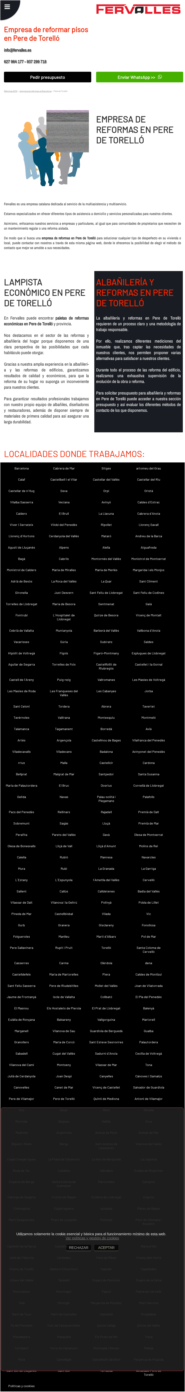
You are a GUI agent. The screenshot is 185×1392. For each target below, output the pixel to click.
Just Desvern (63, 593)
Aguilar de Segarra (21, 664)
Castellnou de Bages (106, 740)
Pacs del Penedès (21, 812)
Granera (64, 925)
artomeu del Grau (148, 468)
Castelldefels (21, 974)
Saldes (148, 642)
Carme (64, 963)
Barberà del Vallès (106, 630)
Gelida (21, 797)
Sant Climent (148, 581)
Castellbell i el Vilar (63, 479)
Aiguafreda (148, 547)
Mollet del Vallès (106, 986)
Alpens (64, 547)
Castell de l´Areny (21, 680)
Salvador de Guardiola (148, 1087)
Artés (21, 740)
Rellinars (64, 812)
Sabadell (22, 1053)
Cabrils (64, 559)
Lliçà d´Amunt (106, 846)
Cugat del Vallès (64, 1053)
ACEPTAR (106, 1248)
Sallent (22, 891)
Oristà (148, 491)
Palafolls (148, 797)
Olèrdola (106, 963)
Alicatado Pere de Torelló (148, 1373)
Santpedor (106, 774)
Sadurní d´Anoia (106, 1053)
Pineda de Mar (21, 914)
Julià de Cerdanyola (21, 1076)
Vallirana (64, 717)
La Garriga (148, 868)
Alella (106, 547)
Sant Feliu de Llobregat (106, 593)
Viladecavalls (21, 751)
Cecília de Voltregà (148, 1053)
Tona (148, 1065)
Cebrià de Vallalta (21, 630)
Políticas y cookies (21, 1386)
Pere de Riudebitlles (63, 986)
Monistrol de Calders (21, 570)
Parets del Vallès (64, 835)
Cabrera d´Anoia (148, 513)
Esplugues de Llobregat (149, 653)
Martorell (148, 1019)
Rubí (64, 868)
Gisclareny (106, 925)
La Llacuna (106, 513)
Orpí (106, 491)
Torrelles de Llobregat (21, 604)
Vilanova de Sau (64, 1031)
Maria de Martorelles (63, 974)
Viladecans (64, 751)
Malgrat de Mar (63, 774)
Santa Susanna (148, 774)
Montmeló (148, 717)
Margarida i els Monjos (148, 570)
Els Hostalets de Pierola (64, 1008)
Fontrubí (22, 615)
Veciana (64, 502)
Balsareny (64, 1019)
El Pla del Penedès (148, 997)
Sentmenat (106, 604)
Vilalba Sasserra (21, 502)
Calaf (21, 479)
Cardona (149, 763)
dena (148, 963)
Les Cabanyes (106, 691)
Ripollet (106, 525)
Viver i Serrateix (21, 525)
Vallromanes (106, 680)
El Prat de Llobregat (106, 1008)
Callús (64, 891)
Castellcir (106, 763)
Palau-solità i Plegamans (106, 799)
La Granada (106, 868)
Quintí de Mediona (106, 1099)
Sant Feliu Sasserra (21, 986)
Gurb (21, 925)
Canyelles (106, 1076)
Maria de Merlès (106, 570)
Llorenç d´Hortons (22, 536)
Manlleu (64, 936)
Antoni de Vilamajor (149, 1099)
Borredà (106, 729)
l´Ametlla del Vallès (106, 880)
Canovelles (21, 1087)
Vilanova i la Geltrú (64, 902)
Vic (148, 914)
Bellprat (21, 774)
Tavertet (148, 706)
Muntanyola (64, 630)
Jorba (149, 691)
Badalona (106, 751)
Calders (21, 513)
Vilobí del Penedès (64, 525)
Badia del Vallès (149, 891)
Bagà (21, 559)
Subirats (106, 642)
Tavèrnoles (21, 717)
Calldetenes (106, 891)
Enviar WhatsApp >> (137, 77)
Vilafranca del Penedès (148, 740)
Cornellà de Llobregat (148, 785)
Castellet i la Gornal (148, 664)
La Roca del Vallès (64, 581)
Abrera (106, 706)
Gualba (148, 1031)
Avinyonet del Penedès (148, 751)
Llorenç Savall (149, 525)
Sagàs (64, 823)
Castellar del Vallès (106, 479)
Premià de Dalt (148, 812)
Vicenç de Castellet (106, 1087)
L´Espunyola (63, 880)
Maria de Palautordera (21, 785)
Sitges (106, 468)
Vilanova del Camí (21, 1065)
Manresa (106, 857)
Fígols (64, 653)
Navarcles (149, 857)
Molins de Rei (148, 846)
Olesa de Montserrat (148, 835)
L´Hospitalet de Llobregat (64, 617)
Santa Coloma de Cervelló (149, 950)
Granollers (21, 1042)
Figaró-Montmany (106, 653)
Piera (106, 974)
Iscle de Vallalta (64, 997)
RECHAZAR (78, 1248)
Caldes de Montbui (148, 974)
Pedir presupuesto (47, 77)
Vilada (106, 914)
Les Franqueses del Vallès (64, 693)
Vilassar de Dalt (21, 902)
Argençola (64, 740)
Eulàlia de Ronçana (21, 1019)
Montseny (64, 1065)
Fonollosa (148, 925)
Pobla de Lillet (149, 902)
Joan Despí (64, 1076)
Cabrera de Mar (64, 468)
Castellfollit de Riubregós (106, 666)
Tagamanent (64, 729)
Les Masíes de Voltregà (148, 680)
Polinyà (106, 902)
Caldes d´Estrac (148, 502)
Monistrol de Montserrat (148, 559)
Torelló (106, 948)
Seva (63, 491)
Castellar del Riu (148, 479)
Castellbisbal (64, 914)
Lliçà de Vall (64, 846)
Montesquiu (106, 717)
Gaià (149, 604)
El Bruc (64, 785)
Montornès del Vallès (106, 559)
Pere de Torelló (64, 1099)
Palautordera (148, 1042)
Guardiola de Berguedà (106, 1031)
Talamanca (21, 729)
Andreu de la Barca (148, 536)
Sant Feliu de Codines (148, 593)
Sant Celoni (21, 706)
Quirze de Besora (106, 615)
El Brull (64, 513)
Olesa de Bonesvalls (22, 846)
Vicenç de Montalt (149, 615)
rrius (21, 763)
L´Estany (21, 880)
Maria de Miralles (64, 570)
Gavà (106, 835)
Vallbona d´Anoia (148, 630)
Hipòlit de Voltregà (21, 653)
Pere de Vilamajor (21, 1099)
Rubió (64, 857)
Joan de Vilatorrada (149, 986)
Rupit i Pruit (64, 948)
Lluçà (106, 823)
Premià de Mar (148, 823)
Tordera (64, 706)
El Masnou (21, 1008)
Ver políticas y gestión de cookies (92, 1238)
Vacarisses (21, 642)
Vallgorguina (106, 1019)
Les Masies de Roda (21, 691)
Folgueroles (21, 936)
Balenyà (148, 1008)
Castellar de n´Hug (21, 491)
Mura (21, 868)
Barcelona (21, 468)
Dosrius (106, 785)
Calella (21, 857)
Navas (64, 797)
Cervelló (149, 880)
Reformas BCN (10, 91)
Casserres (21, 963)
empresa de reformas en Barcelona (35, 91)
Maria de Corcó (64, 1042)
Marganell (21, 1031)
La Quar (106, 581)
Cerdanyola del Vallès (64, 536)
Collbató (106, 997)
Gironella (21, 593)
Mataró (106, 536)
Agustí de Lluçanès (21, 547)
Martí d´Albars (106, 936)
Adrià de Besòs (21, 581)
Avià (149, 729)
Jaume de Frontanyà (21, 997)
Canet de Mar (64, 1087)
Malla (63, 763)
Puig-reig (64, 680)
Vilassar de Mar (106, 1065)
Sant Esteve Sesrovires (106, 1042)
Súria (64, 642)
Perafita (21, 835)
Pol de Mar (148, 936)
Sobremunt (21, 823)
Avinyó (106, 502)
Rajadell (106, 812)
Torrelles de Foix (64, 664)
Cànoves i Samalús (148, 1076)
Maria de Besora (63, 604)
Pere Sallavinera (21, 948)
